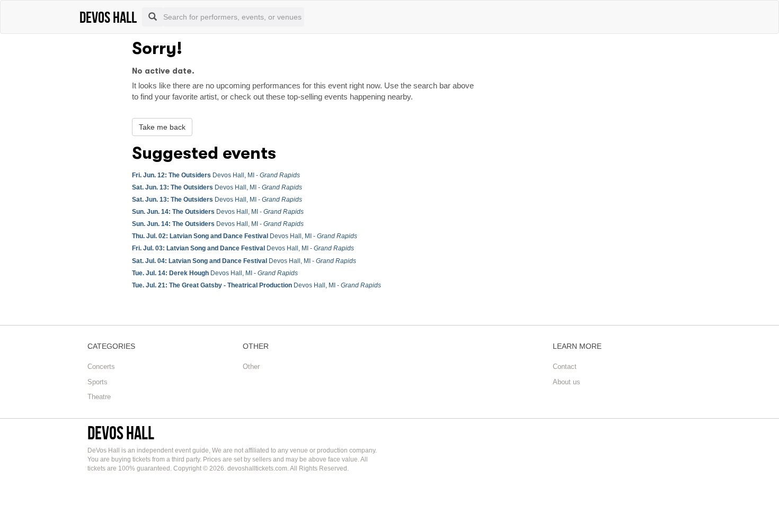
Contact (565, 367)
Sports (97, 382)
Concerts (101, 367)
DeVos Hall (120, 432)
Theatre (99, 397)
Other (251, 367)
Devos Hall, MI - (216, 175)
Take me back (162, 127)
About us (566, 382)
